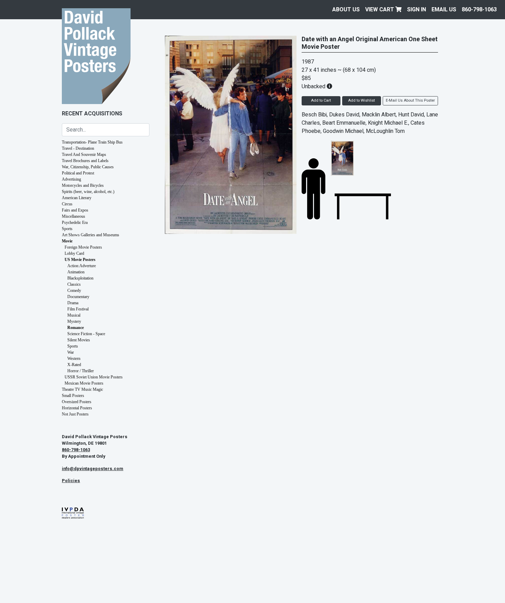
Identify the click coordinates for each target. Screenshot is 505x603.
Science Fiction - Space (86, 333)
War (70, 352)
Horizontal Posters (77, 408)
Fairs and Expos (75, 210)
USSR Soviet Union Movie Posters (94, 377)
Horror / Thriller (80, 370)
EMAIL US (443, 9)
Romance (75, 327)
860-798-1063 (479, 9)
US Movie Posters (80, 259)
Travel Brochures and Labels (85, 160)
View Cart (380, 9)
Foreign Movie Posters (83, 247)
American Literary (76, 197)
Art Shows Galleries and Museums (90, 234)
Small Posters (73, 395)
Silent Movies (78, 340)
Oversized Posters (76, 401)
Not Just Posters (75, 414)
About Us (346, 9)
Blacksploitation (80, 278)
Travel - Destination (78, 148)
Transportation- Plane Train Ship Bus (92, 142)
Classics (74, 284)
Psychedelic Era (75, 222)
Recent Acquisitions (92, 114)
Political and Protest (78, 173)
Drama (72, 302)
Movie (67, 241)
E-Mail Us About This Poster (410, 100)
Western (73, 358)
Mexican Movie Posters (84, 383)
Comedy (74, 290)
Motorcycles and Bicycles (83, 185)
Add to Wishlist (361, 100)
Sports (67, 228)
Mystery (74, 321)
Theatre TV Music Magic (82, 389)
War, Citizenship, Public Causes (88, 166)
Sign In (416, 9)
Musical (73, 315)
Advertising (71, 179)
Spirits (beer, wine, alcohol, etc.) (88, 191)
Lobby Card (74, 253)
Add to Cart (321, 100)
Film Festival (78, 309)
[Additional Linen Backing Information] (329, 86)
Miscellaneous (73, 216)
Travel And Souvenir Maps (84, 154)
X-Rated (74, 364)
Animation (76, 272)
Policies (71, 481)
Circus (67, 204)
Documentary (78, 296)
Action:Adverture (81, 265)
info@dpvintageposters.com (92, 469)
